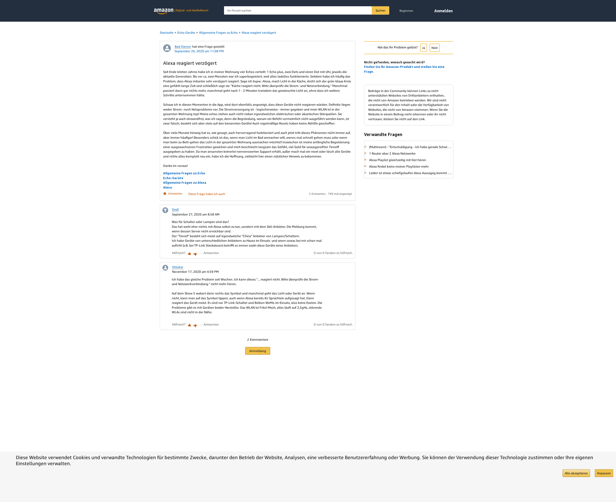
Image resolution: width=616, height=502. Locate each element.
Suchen (381, 10)
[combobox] (306, 10)
